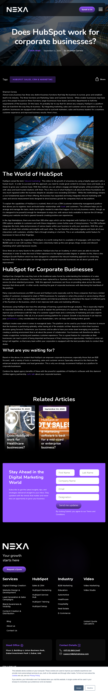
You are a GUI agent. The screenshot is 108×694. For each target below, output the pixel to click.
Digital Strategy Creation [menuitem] (14, 585)
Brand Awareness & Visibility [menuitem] (12, 605)
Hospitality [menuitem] (63, 604)
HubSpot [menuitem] (40, 579)
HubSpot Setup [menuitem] (39, 606)
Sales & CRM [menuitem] (38, 585)
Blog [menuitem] (9, 621)
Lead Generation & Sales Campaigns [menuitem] (14, 598)
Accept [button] (78, 688)
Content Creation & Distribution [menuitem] (12, 612)
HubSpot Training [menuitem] (40, 602)
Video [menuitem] (89, 579)
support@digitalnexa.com (76, 654)
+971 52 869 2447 (71, 650)
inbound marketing (32, 181)
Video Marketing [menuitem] (91, 585)
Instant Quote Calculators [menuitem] (90, 622)
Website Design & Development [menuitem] (11, 591)
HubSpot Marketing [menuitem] (41, 590)
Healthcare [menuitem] (63, 599)
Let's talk (31, 374)
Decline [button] (90, 688)
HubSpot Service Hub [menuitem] (40, 596)
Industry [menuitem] (65, 579)
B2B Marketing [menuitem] (65, 585)
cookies (15, 675)
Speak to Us (87, 9)
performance (12, 318)
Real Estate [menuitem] (63, 608)
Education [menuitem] (63, 590)
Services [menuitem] (10, 579)
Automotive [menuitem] (63, 595)
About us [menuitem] (11, 626)
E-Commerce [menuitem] (64, 613)
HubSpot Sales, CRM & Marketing (33, 79)
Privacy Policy (35, 675)
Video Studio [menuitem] (90, 590)
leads (63, 206)
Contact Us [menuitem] (12, 630)
